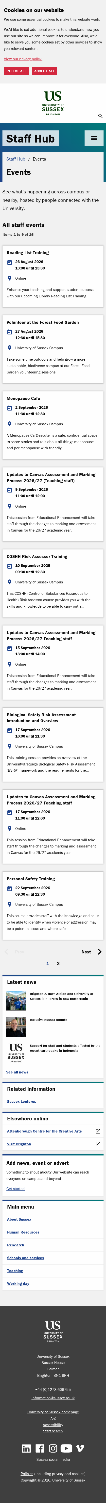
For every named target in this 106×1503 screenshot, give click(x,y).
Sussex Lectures (21, 1101)
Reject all (16, 71)
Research (15, 1244)
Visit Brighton (19, 1143)
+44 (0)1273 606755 (53, 1389)
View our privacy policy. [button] (23, 58)
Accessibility (53, 1424)
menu (94, 138)
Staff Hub (30, 138)
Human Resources (23, 1232)
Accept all (44, 71)
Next (86, 952)
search (101, 116)
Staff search (53, 1430)
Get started (15, 1188)
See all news (17, 1072)
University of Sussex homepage (53, 1411)
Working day (18, 1283)
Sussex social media (53, 1459)
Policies (27, 1473)
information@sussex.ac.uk (53, 1397)
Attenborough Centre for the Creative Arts (44, 1131)
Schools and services (25, 1257)
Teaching (15, 1270)
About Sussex (19, 1219)
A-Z (53, 1418)
